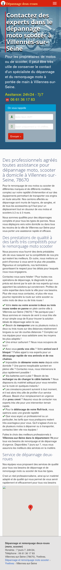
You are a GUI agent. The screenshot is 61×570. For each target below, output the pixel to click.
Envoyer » (15, 136)
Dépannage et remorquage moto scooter (27, 560)
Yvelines (9, 563)
